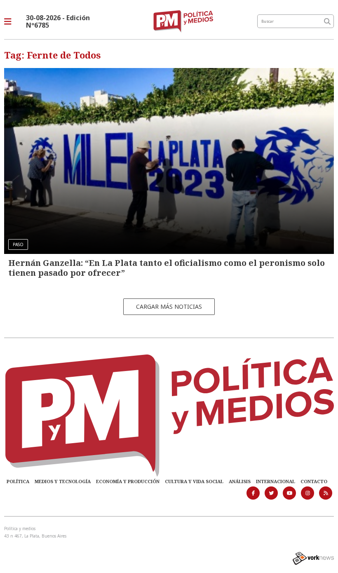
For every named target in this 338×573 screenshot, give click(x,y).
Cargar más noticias (169, 306)
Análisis (240, 481)
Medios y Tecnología (63, 481)
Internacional (275, 481)
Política (18, 481)
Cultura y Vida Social (194, 481)
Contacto (313, 481)
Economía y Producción (128, 481)
